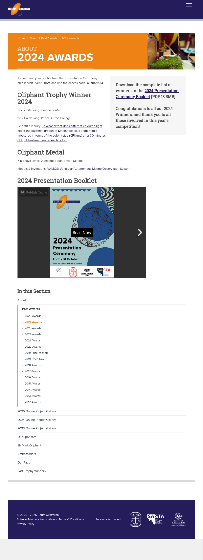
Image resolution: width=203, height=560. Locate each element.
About (33, 38)
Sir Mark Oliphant (29, 445)
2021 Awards (33, 340)
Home (21, 38)
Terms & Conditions (71, 519)
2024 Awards (33, 322)
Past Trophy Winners (31, 471)
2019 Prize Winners (37, 353)
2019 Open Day (34, 359)
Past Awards (49, 38)
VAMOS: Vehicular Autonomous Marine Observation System (88, 169)
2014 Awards (33, 389)
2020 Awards (33, 346)
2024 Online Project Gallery (36, 420)
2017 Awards (32, 371)
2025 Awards (33, 316)
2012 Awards (33, 402)
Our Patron (24, 463)
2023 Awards (33, 328)
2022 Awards (33, 334)
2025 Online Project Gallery (36, 411)
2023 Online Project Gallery (36, 428)
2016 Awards (33, 377)
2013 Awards (33, 396)
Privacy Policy (25, 524)
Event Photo (42, 83)
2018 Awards (33, 365)
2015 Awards (33, 383)
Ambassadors (26, 454)
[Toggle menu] (189, 5)
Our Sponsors (26, 437)
